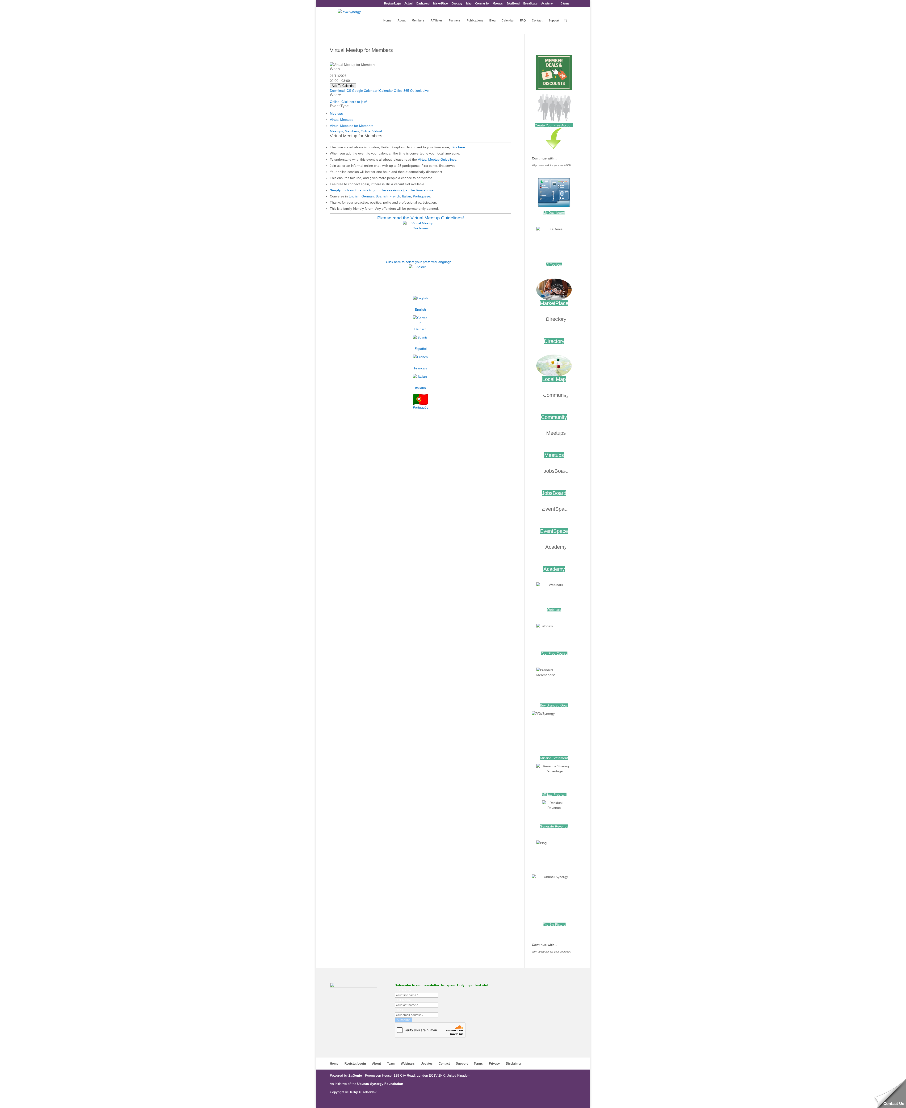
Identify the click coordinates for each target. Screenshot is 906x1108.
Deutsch (420, 329)
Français (420, 368)
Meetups (498, 3)
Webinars (554, 609)
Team (391, 1063)
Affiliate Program (554, 794)
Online (365, 131)
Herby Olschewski (363, 1092)
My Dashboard (554, 212)
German (367, 196)
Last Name (403, 1000)
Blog (492, 20)
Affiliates (437, 20)
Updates (426, 1063)
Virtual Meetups (341, 119)
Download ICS (340, 90)
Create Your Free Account (554, 125)
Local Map (554, 379)
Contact (537, 20)
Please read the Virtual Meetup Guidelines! (420, 217)
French (395, 196)
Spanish (382, 196)
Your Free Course (554, 653)
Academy (547, 3)
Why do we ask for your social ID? (551, 165)
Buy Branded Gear (554, 705)
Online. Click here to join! (348, 102)
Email (399, 1010)
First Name (403, 990)
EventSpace (530, 3)
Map (468, 3)
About (402, 20)
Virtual (377, 131)
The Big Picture (554, 924)
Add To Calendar (343, 86)
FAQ (523, 20)
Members (418, 20)
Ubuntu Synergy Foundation (380, 1084)
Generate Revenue (554, 826)
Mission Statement (554, 758)
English (354, 196)
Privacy (494, 1063)
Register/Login (392, 3)
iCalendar (385, 90)
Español (421, 349)
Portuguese (421, 196)
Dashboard (422, 3)
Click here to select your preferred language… (420, 262)
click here (458, 147)
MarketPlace (440, 3)
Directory (457, 3)
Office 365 (401, 90)
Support (554, 20)
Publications (475, 20)
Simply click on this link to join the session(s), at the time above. (382, 190)
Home (387, 20)
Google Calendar (365, 90)
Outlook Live (419, 90)
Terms (478, 1063)
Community (482, 3)
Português (420, 407)
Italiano (420, 388)
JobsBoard (513, 3)
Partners (455, 20)
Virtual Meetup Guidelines (437, 159)
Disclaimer (513, 1063)
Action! (408, 3)
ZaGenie (355, 1075)
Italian (406, 196)
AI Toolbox (554, 264)
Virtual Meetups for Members (351, 126)
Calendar (508, 20)
